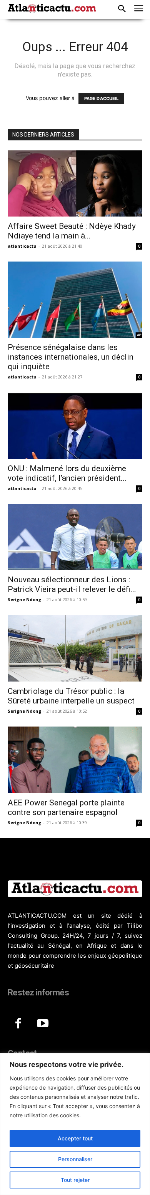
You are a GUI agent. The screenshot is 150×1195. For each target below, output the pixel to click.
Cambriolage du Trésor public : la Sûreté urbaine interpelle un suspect (71, 696)
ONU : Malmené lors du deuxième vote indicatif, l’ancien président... (67, 473)
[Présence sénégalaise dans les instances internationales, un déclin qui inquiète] (75, 299)
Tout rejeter (75, 1180)
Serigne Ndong (24, 599)
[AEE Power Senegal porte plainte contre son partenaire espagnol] (75, 760)
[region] (75, 1124)
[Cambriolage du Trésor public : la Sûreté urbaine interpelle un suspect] (75, 648)
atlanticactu (22, 246)
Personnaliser (75, 1159)
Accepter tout (75, 1138)
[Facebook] (18, 1023)
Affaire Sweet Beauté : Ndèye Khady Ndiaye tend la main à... (72, 231)
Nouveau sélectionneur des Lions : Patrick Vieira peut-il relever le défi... (72, 584)
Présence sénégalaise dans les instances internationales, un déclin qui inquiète (70, 357)
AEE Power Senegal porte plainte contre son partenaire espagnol (66, 807)
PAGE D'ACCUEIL (101, 98)
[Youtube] (42, 1023)
